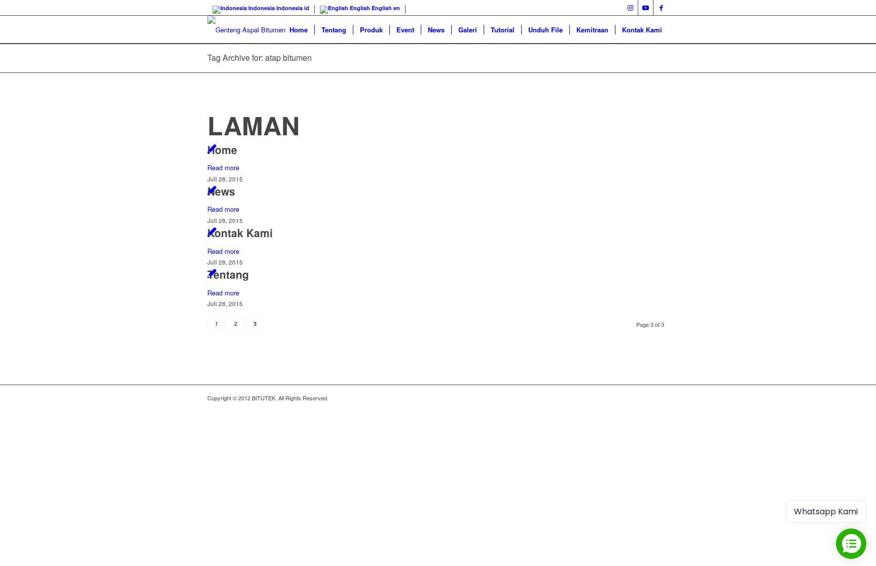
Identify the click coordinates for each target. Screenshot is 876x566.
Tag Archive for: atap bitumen (259, 57)
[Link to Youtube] (645, 7)
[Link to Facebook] (661, 7)
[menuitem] (298, 30)
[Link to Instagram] (630, 7)
